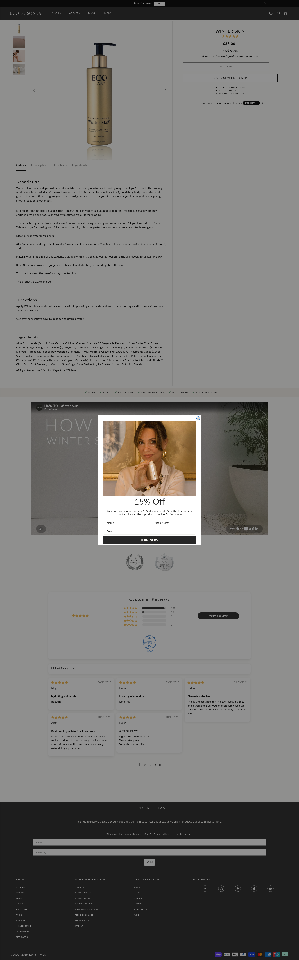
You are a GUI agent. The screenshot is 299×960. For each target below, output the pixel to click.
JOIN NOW (149, 540)
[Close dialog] (198, 418)
